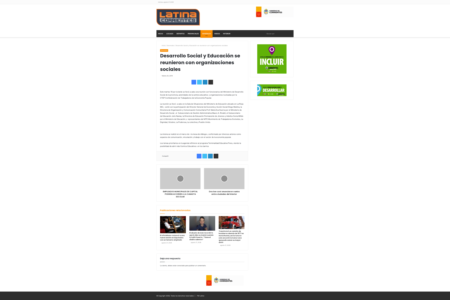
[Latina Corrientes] (178, 17)
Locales (169, 34)
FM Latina (200, 296)
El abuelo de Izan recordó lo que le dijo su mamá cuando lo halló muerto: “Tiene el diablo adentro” (201, 236)
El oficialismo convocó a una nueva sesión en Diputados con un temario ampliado (172, 237)
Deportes (180, 34)
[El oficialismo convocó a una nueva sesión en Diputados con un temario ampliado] (173, 224)
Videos (217, 34)
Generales (206, 34)
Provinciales (193, 34)
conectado (181, 265)
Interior (226, 34)
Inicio (160, 34)
